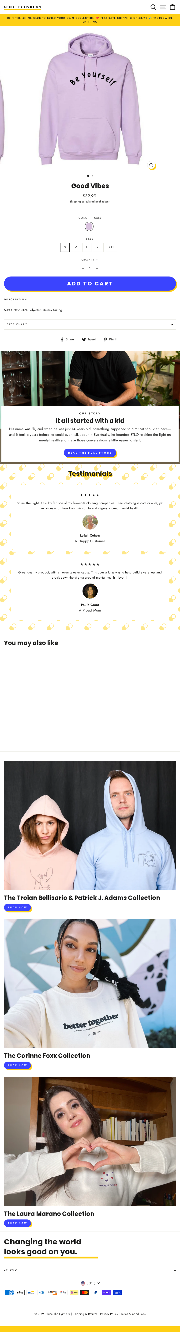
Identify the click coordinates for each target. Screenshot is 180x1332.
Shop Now (17, 907)
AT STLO (11, 1270)
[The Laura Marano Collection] (90, 1141)
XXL (111, 247)
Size (90, 239)
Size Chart (17, 324)
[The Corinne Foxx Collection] (90, 983)
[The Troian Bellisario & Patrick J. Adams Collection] (90, 825)
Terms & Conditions (133, 1314)
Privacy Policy (109, 1314)
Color (90, 218)
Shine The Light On (22, 7)
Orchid (89, 226)
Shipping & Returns (85, 1314)
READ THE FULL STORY (90, 453)
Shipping (75, 201)
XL (98, 247)
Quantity (90, 259)
